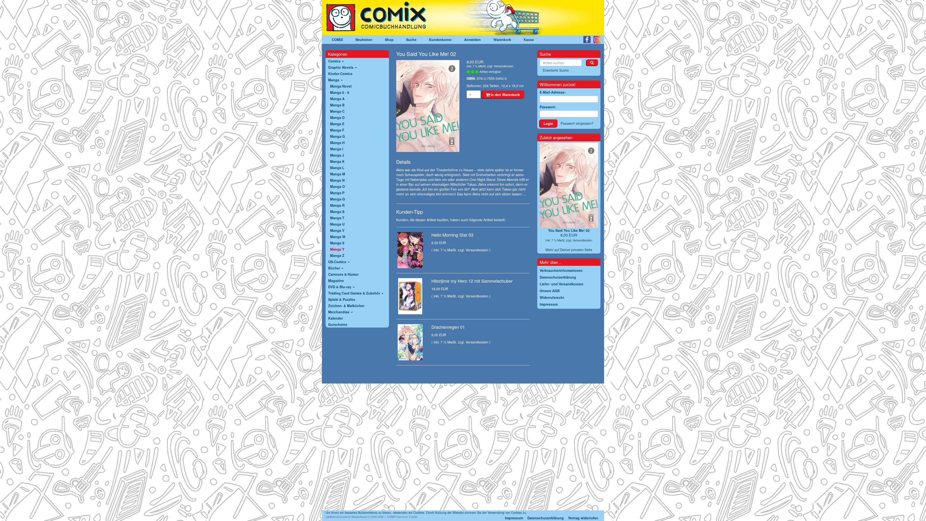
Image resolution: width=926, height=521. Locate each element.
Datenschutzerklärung (545, 517)
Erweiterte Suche (556, 70)
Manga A (337, 98)
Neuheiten (363, 39)
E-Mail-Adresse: (553, 92)
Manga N (337, 180)
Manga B (337, 105)
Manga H (337, 142)
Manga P (337, 192)
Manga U (337, 224)
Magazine (336, 280)
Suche (411, 39)
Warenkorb (502, 39)
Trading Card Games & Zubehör (354, 293)
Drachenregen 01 (448, 327)
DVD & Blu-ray (340, 286)
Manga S (337, 211)
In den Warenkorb (505, 94)
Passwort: (548, 106)
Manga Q (337, 199)
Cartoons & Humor (343, 274)
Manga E (337, 123)
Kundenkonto (440, 39)
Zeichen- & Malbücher (346, 305)
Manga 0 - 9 (339, 92)
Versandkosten (503, 66)
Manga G (337, 136)
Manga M (337, 173)
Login (548, 123)
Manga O (337, 186)
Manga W (337, 236)
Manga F (337, 130)
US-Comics (337, 261)
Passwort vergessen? (577, 123)
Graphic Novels (341, 67)
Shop (389, 39)
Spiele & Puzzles (341, 299)
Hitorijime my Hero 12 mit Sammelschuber (472, 281)
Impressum (514, 517)
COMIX (337, 39)
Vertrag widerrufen (583, 517)
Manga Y (337, 249)
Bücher (334, 268)
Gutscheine (337, 324)
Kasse (529, 39)
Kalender (335, 318)
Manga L (337, 167)
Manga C (337, 111)
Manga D (337, 117)
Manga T (337, 217)
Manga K (337, 161)
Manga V (337, 230)
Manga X (337, 242)
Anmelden (472, 39)
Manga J (337, 155)
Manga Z (337, 255)
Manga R (337, 205)
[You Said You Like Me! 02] (428, 106)
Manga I (336, 148)
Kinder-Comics (340, 73)
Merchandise (339, 311)
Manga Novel (341, 86)
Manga (334, 79)
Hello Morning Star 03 (452, 235)
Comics (334, 61)
